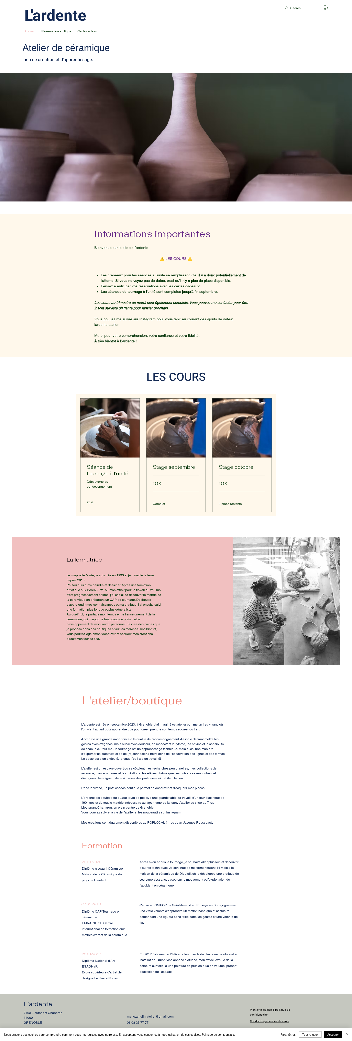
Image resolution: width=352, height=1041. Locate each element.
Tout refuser (310, 1034)
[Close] (347, 1034)
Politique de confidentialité (218, 1034)
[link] (110, 470)
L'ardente (55, 15)
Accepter (333, 1034)
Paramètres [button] (288, 1034)
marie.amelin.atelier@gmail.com (150, 1016)
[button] (325, 8)
